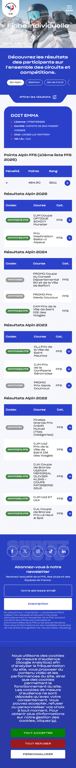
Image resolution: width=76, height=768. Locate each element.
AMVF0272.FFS (18, 220)
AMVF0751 (15, 427)
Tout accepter (38, 733)
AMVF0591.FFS (18, 477)
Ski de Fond (55, 83)
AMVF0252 (15, 280)
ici (69, 628)
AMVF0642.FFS (18, 351)
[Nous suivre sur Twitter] (25, 551)
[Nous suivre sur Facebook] (12, 551)
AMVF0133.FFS (18, 311)
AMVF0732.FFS (18, 238)
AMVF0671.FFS (18, 450)
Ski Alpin (15, 83)
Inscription (38, 604)
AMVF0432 (15, 386)
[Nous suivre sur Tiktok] (51, 551)
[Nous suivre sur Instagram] (38, 551)
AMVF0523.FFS (18, 369)
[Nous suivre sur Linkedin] (63, 551)
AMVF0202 (15, 296)
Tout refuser (38, 743)
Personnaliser (38, 754)
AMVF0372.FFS (18, 514)
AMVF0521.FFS (18, 499)
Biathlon (34, 83)
